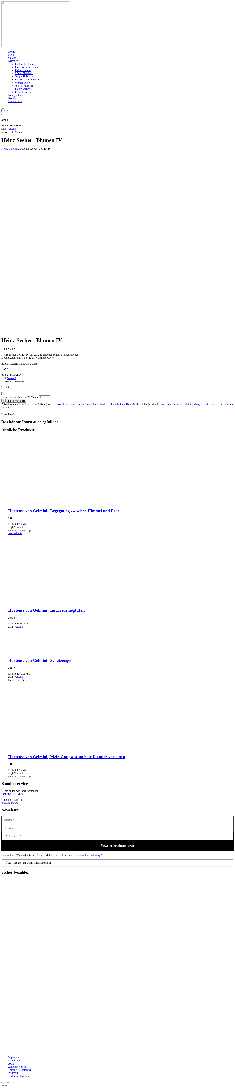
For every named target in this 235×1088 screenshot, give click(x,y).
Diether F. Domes (24, 64)
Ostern (160, 404)
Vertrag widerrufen (18, 1076)
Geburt (5, 407)
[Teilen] (9, 1082)
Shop (11, 54)
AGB (11, 1063)
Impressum (14, 1057)
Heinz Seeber (22, 88)
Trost (168, 404)
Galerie (12, 57)
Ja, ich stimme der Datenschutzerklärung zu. (29, 863)
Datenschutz (15, 1060)
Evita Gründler (23, 70)
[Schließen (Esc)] (13, 1082)
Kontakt (12, 98)
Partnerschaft (180, 404)
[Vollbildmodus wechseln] (6, 1082)
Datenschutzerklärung (88, 855)
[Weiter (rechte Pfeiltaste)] (6, 1085)
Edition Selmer (117, 404)
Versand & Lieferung (19, 1069)
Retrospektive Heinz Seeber (69, 404)
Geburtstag (194, 404)
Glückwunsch (225, 404)
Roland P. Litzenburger (27, 79)
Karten (103, 404)
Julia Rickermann (24, 85)
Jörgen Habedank (24, 76)
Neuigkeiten (15, 95)
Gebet (204, 404)
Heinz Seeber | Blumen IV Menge (19, 397)
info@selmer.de (9, 802)
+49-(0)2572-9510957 (13, 793)
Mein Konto (15, 101)
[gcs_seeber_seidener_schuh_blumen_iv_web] (61, 313)
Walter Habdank (24, 73)
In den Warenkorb (16, 400)
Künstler (13, 60)
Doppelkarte (92, 404)
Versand (11, 128)
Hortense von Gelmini (27, 67)
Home (11, 51)
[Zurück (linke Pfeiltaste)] (2, 1085)
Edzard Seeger (23, 91)
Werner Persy (22, 82)
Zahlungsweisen (17, 1066)
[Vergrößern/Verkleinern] (2, 1082)
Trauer (212, 404)
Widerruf (13, 1072)
